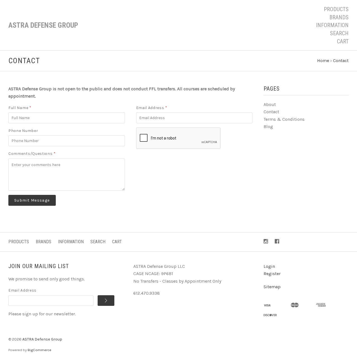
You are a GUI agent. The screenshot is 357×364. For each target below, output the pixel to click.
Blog (268, 126)
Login (269, 266)
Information (332, 25)
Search (339, 33)
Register (272, 273)
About (270, 104)
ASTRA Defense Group (42, 339)
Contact (271, 111)
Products (336, 9)
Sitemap (272, 286)
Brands (339, 17)
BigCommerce (39, 350)
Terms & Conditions (284, 119)
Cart (343, 41)
